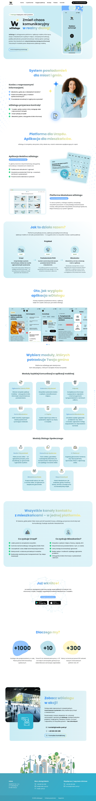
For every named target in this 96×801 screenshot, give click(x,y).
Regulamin (61, 798)
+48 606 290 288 (54, 731)
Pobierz (55, 2)
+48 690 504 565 (41, 784)
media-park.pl (41, 788)
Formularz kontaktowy (56, 735)
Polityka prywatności (50, 798)
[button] (47, 344)
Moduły (49, 2)
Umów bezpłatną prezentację (18, 49)
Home (22, 2)
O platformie (29, 2)
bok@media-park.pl (42, 786)
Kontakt (62, 2)
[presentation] (6, 325)
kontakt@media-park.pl (57, 727)
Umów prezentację (80, 2)
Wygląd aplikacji (40, 2)
